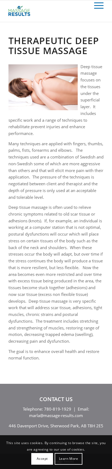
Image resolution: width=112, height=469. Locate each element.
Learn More (68, 458)
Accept (42, 458)
